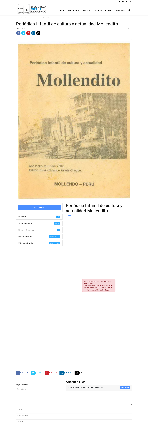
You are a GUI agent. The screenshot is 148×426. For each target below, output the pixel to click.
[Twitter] (126, 1)
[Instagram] (123, 1)
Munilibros (120, 10)
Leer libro (69, 216)
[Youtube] (130, 1)
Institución (72, 10)
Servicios (86, 10)
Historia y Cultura (103, 10)
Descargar (39, 208)
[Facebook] (119, 1)
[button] (129, 11)
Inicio (62, 10)
